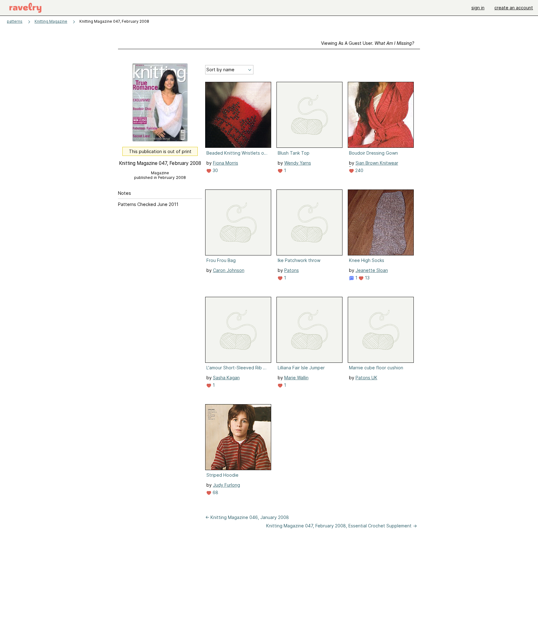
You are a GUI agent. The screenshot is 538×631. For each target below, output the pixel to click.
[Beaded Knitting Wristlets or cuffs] (238, 115)
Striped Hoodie (222, 475)
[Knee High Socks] (381, 222)
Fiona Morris (225, 163)
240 (358, 170)
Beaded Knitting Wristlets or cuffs (237, 153)
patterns (14, 21)
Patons (291, 270)
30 (214, 170)
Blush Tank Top (293, 153)
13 (367, 277)
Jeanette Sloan (372, 270)
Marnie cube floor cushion (376, 367)
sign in (477, 7)
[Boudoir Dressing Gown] (381, 115)
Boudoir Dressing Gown (373, 153)
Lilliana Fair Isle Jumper (301, 367)
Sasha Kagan (226, 377)
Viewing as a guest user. (367, 43)
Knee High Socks (366, 260)
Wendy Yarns (297, 163)
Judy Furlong (226, 485)
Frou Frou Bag (221, 260)
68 (214, 492)
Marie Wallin (296, 377)
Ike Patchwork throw (299, 260)
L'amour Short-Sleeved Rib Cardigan (237, 367)
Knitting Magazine (51, 21)
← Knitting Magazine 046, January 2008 (247, 517)
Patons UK (366, 377)
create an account (513, 7)
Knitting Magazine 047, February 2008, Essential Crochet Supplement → (341, 525)
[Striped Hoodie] (238, 437)
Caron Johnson (228, 270)
